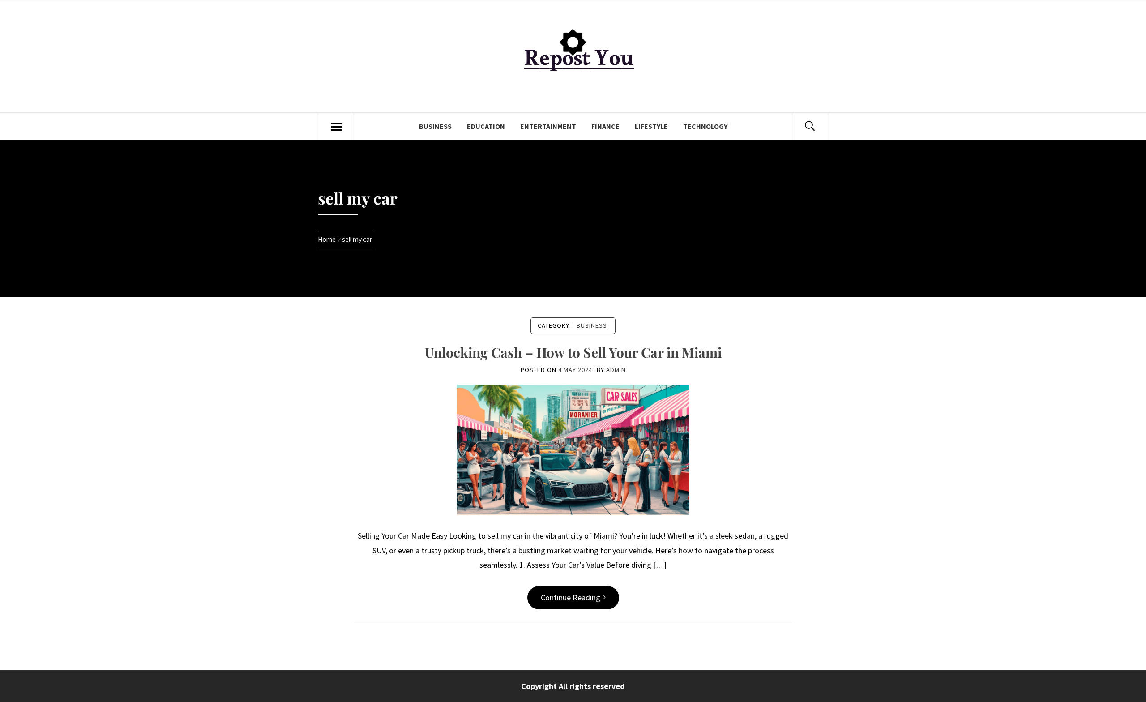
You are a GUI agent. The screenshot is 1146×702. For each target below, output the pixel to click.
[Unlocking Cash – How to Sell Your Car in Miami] (573, 449)
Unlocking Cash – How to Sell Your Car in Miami (573, 352)
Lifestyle (651, 126)
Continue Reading (570, 597)
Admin (616, 370)
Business (435, 126)
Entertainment (548, 126)
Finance (605, 126)
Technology (705, 126)
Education (486, 126)
